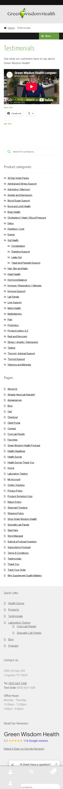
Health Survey (15, 457)
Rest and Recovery (17, 336)
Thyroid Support (16, 359)
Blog (10, 406)
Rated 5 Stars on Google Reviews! (24, 748)
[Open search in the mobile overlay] (31, 152)
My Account (14, 479)
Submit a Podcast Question (22, 541)
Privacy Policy (15, 490)
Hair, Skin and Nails (18, 268)
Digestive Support (20, 251)
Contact (12, 428)
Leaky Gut (16, 257)
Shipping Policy (16, 513)
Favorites (12, 439)
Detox (11, 223)
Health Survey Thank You (21, 462)
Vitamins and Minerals (19, 364)
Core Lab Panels (16, 434)
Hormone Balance (17, 280)
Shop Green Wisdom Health (22, 519)
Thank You (13, 564)
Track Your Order (17, 570)
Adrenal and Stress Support (22, 183)
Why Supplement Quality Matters (25, 575)
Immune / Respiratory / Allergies (24, 285)
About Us (12, 389)
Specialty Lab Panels (18, 524)
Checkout (13, 417)
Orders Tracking (16, 485)
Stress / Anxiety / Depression (23, 342)
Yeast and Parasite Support (25, 263)
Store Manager (15, 536)
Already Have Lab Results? (21, 394)
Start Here (13, 530)
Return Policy (15, 502)
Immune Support (16, 291)
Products (13, 609)
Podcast (13, 645)
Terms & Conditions (18, 553)
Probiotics (13, 325)
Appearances (15, 400)
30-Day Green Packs (18, 178)
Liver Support (15, 302)
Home (11, 28)
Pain (10, 319)
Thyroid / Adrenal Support (21, 353)
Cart (10, 411)
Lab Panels (13, 296)
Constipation (18, 246)
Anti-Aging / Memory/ (19, 189)
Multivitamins (15, 314)
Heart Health (14, 274)
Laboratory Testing (18, 473)
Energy (11, 234)
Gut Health (13, 240)
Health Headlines (16, 451)
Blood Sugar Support (19, 200)
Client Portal (14, 423)
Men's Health (14, 308)
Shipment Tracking (17, 507)
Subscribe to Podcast (19, 547)
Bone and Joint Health (19, 206)
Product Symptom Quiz (20, 496)
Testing (11, 348)
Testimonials (14, 558)
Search (31, 772)
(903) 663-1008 (17, 683)
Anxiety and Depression (20, 195)
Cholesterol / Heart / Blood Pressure (27, 217)
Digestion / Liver (16, 229)
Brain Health (14, 212)
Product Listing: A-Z (18, 330)
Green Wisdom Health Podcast (24, 445)
